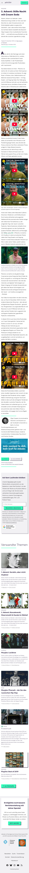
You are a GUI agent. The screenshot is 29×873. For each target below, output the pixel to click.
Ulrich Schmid (12, 587)
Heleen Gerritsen (16, 627)
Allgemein (4, 587)
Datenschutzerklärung (11, 522)
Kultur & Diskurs (9, 462)
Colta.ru (3, 650)
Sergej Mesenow (23, 778)
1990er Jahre (7, 233)
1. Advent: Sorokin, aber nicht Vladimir (13, 573)
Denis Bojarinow (15, 665)
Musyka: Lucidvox (8, 653)
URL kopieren (16, 459)
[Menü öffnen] (2, 3)
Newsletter (11, 482)
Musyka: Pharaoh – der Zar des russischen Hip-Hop (13, 691)
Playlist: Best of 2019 (9, 772)
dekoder (3, 8)
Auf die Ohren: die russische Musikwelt (14, 464)
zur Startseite (9, 786)
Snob (2, 688)
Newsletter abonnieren (13, 508)
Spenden (24, 2)
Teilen (6, 459)
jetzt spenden (14, 823)
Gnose (5, 726)
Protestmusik (6, 729)
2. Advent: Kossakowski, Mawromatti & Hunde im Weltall (14, 613)
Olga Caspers (19, 41)
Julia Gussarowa (15, 703)
